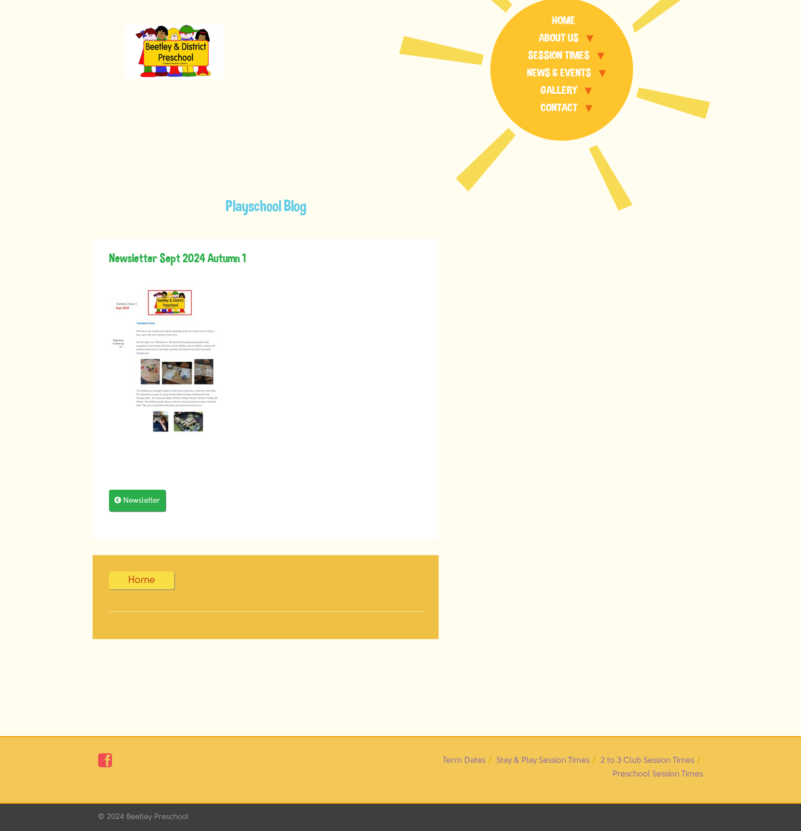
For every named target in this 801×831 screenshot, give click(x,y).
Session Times (559, 55)
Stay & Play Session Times (543, 760)
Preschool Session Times (657, 774)
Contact (559, 107)
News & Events (559, 72)
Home (563, 20)
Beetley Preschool (157, 817)
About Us (559, 38)
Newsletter (137, 500)
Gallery (559, 90)
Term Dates (464, 760)
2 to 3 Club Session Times (647, 760)
